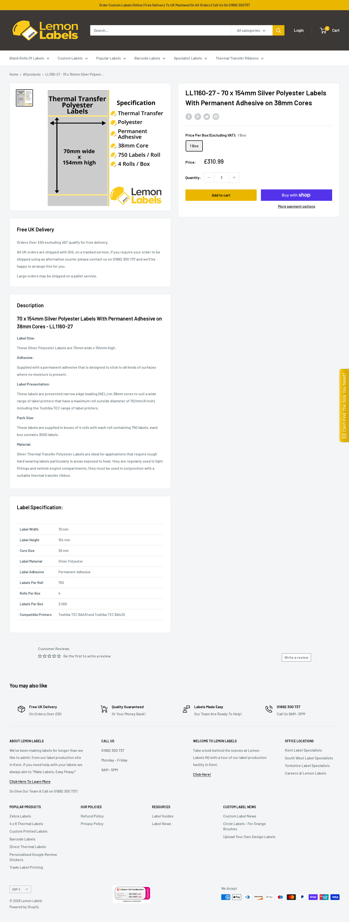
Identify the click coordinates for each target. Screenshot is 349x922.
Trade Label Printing (26, 867)
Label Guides (163, 816)
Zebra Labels (20, 816)
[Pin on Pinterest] (197, 116)
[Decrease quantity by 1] (209, 178)
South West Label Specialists (309, 758)
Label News (161, 823)
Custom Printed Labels (28, 831)
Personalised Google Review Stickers (33, 857)
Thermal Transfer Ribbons (237, 58)
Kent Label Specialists (303, 750)
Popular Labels (108, 58)
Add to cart (221, 195)
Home (13, 74)
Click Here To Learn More (30, 781)
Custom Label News (239, 816)
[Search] (278, 30)
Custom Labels (70, 58)
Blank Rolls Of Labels (26, 58)
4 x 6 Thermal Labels (26, 823)
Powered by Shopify (24, 907)
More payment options (296, 206)
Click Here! (202, 774)
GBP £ (16, 889)
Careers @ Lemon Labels (305, 773)
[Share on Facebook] (188, 116)
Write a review (296, 657)
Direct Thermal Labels (27, 846)
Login (299, 30)
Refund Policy (92, 816)
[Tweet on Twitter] (206, 116)
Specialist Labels (188, 58)
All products (32, 74)
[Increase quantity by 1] (234, 178)
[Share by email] (215, 116)
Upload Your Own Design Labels (249, 836)
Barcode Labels (147, 58)
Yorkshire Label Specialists (307, 765)
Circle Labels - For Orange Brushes (244, 826)
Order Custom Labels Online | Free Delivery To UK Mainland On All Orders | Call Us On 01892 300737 (174, 5)
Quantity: (193, 177)
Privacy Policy (92, 823)
